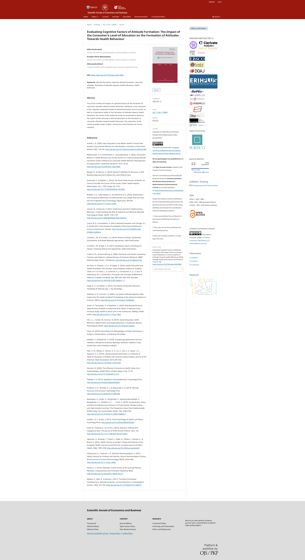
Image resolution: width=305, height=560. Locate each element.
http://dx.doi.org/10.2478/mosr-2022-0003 (103, 166)
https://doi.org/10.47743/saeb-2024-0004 (107, 75)
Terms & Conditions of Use (97, 533)
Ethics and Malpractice (161, 529)
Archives (115, 17)
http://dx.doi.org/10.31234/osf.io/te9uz (119, 326)
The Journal (91, 523)
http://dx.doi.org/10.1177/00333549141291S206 (106, 189)
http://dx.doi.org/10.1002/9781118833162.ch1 (105, 474)
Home (85, 17)
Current (105, 17)
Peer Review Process (128, 529)
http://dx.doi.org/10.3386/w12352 (128, 260)
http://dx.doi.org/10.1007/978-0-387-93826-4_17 (106, 280)
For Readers (193, 257)
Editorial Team (92, 529)
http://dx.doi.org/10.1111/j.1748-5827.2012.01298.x (107, 434)
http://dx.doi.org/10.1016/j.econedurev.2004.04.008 (125, 149)
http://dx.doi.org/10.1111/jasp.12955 (101, 203)
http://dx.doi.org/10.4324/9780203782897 (103, 382)
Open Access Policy (127, 526)
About (94, 17)
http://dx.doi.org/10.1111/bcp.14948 (101, 462)
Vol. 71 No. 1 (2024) (109, 25)
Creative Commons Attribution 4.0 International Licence (199, 240)
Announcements (141, 17)
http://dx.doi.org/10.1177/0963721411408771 (124, 485)
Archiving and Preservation (163, 526)
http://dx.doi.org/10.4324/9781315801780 (103, 394)
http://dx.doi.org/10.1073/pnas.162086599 (117, 300)
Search (217, 17)
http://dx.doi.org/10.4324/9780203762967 (118, 422)
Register (212, 2)
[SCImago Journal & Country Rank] (203, 185)
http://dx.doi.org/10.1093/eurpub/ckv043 (123, 448)
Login (220, 2)
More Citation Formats (162, 269)
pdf (157, 90)
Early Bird (127, 17)
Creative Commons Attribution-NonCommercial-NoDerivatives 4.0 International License (166, 150)
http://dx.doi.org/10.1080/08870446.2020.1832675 (107, 218)
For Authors (193, 261)
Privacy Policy (115, 533)
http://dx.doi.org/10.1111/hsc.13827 (107, 314)
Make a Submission (198, 28)
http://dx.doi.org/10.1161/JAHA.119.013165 (104, 363)
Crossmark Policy (158, 17)
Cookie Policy (127, 533)
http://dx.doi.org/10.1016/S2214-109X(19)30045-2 (106, 414)
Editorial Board (93, 526)
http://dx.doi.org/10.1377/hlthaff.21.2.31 (103, 374)
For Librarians (194, 265)
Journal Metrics (126, 523)
